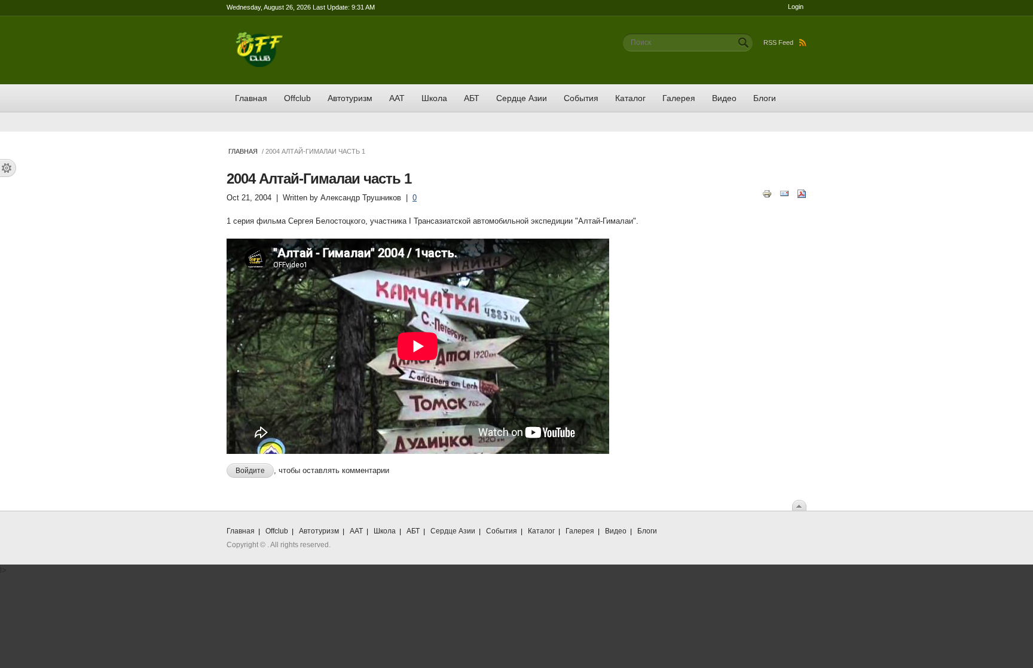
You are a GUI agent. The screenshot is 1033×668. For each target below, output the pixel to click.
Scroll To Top (799, 505)
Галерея (678, 98)
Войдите (250, 470)
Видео (724, 98)
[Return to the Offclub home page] (259, 37)
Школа (434, 98)
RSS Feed (778, 42)
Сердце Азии (521, 98)
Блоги (764, 98)
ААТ (397, 98)
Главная (251, 98)
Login (795, 6)
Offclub (297, 98)
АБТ (471, 98)
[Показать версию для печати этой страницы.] (767, 192)
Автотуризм (350, 98)
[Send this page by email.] (784, 192)
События (581, 98)
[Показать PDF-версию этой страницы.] (801, 192)
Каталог (630, 98)
